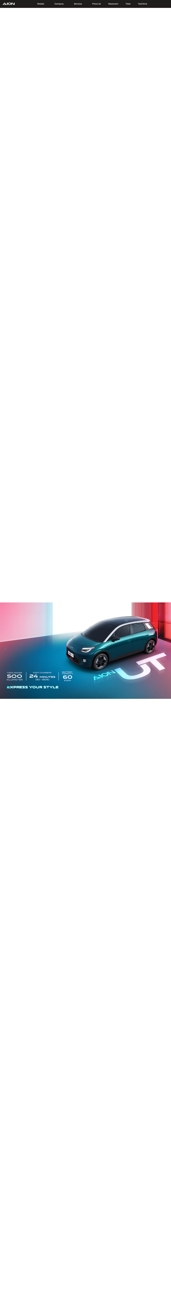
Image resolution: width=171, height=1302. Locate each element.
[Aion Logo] (9, 4)
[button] (5, 648)
